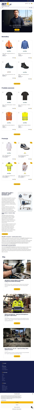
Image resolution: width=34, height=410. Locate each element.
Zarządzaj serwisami (3, 400)
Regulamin (3, 385)
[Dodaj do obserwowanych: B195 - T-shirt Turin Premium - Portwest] (18, 92)
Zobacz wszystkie (17, 83)
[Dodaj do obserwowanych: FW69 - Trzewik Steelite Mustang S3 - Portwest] (18, 62)
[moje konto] (30, 3)
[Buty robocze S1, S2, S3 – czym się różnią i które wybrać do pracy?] (17, 346)
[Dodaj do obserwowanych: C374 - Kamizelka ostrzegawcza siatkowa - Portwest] (18, 112)
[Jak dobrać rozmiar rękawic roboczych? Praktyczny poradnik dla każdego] (17, 278)
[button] (32, 393)
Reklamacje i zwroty (4, 386)
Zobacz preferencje (17, 407)
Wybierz (13, 57)
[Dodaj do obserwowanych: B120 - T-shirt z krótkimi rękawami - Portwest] (3, 92)
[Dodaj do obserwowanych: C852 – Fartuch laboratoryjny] (3, 143)
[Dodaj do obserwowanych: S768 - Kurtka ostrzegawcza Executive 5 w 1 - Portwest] (3, 41)
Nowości (3, 379)
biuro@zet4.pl (6, 369)
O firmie (3, 375)
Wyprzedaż (3, 380)
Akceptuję (17, 402)
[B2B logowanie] (26, 3)
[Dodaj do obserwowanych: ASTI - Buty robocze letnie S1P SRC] (18, 143)
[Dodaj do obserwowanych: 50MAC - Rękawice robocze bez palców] (18, 163)
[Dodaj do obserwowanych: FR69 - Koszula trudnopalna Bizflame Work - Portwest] (18, 41)
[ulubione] (28, 3)
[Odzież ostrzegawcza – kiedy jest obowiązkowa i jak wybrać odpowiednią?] (17, 312)
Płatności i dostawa (4, 387)
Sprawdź (17, 29)
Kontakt (3, 374)
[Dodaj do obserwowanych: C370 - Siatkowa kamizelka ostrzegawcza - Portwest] (3, 112)
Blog (2, 376)
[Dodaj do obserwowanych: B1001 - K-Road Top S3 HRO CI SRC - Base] (3, 62)
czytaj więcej (17, 289)
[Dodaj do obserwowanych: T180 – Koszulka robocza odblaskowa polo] (3, 163)
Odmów (17, 404)
